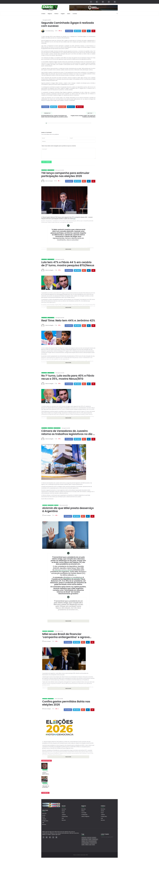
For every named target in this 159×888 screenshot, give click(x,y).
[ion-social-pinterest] (115, 2)
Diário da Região (49, 181)
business (94, 837)
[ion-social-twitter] (103, 2)
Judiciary (44, 819)
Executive (44, 813)
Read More (68, 249)
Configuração (84, 814)
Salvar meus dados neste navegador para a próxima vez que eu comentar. (59, 145)
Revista (56, 505)
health (90, 839)
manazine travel (93, 842)
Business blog (84, 839)
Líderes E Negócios (85, 816)
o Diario (43, 13)
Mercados (83, 809)
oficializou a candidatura (72, 577)
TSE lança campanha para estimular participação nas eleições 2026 (65, 174)
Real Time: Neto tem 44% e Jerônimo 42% (68, 320)
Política (56, 13)
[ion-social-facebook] (91, 2)
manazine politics (85, 842)
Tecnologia (83, 812)
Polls (43, 822)
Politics (87, 844)
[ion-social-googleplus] (97, 2)
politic (83, 844)
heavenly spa (95, 839)
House (43, 817)
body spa (89, 837)
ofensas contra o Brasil (63, 570)
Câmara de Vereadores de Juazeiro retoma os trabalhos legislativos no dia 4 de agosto (68, 434)
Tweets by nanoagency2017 (107, 837)
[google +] (84, 30)
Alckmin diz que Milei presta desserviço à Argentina (68, 509)
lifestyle (83, 841)
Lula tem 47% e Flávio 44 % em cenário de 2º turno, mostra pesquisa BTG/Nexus (67, 263)
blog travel (84, 837)
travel (93, 844)
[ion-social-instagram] (109, 2)
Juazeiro (44, 428)
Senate (43, 815)
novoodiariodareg (49, 30)
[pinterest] (93, 30)
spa (90, 844)
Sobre (68, 13)
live (86, 841)
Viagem (63, 13)
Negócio (50, 13)
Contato (75, 13)
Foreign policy (45, 820)
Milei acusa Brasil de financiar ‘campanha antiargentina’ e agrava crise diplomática (66, 637)
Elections (44, 824)
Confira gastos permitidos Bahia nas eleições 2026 (66, 703)
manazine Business (92, 841)
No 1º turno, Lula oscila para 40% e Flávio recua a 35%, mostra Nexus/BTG (67, 377)
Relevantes (51, 170)
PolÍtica (83, 810)
